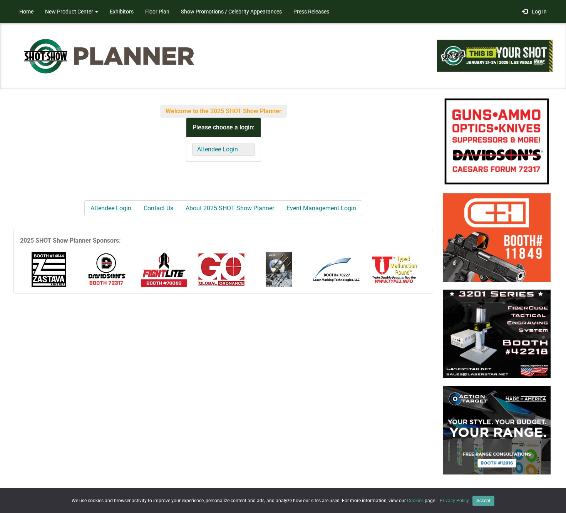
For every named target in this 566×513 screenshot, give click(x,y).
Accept (483, 500)
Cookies (415, 500)
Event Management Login (321, 208)
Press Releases (311, 11)
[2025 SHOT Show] (109, 56)
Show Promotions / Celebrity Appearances (231, 11)
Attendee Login (217, 149)
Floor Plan (157, 11)
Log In (538, 11)
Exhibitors (122, 11)
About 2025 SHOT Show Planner (230, 208)
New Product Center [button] (69, 11)
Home (26, 11)
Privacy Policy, (455, 500)
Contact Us (158, 208)
